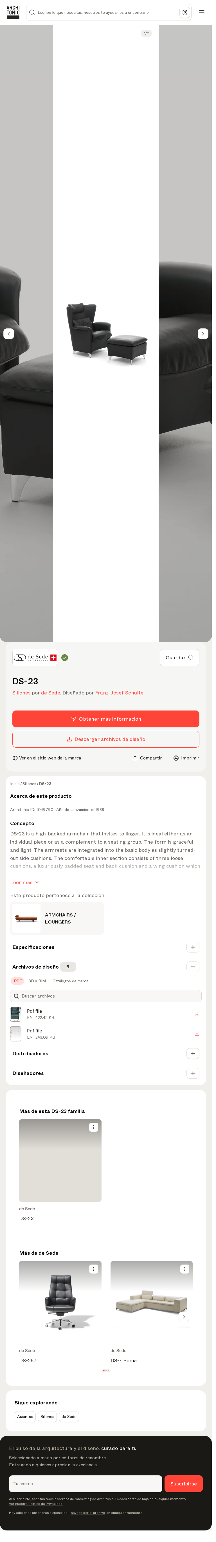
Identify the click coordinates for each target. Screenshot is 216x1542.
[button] (103, 1370)
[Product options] (93, 1127)
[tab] (17, 981)
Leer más (21, 882)
